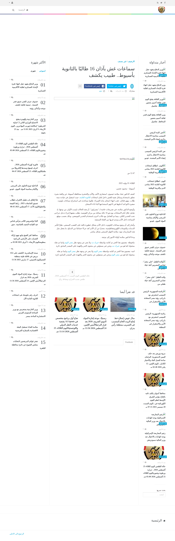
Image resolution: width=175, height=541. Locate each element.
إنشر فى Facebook (92, 86)
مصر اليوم (69, 243)
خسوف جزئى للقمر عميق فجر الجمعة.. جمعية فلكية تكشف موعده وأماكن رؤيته (154, 250)
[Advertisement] (87, 35)
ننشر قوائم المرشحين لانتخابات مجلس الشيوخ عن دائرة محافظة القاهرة (29, 344)
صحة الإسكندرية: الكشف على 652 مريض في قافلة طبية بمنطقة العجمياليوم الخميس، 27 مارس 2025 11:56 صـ (28, 257)
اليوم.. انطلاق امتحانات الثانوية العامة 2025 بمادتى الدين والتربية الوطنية (155, 184)
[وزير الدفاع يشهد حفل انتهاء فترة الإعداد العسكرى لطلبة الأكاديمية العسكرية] (154, 73)
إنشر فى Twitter (114, 86)
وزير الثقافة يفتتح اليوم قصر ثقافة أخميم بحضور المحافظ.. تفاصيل (154, 118)
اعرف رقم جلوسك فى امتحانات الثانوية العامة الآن (29, 296)
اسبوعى (42, 71)
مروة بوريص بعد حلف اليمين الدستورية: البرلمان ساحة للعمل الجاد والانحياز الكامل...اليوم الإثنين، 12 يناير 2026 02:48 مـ (154, 360)
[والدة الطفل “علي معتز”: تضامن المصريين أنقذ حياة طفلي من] (154, 265)
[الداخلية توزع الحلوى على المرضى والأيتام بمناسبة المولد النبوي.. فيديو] (154, 200)
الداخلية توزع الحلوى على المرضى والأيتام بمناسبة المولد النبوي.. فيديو (155, 217)
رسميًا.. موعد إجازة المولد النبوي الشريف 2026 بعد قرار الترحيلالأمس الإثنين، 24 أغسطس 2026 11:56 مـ (94, 323)
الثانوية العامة (85, 197)
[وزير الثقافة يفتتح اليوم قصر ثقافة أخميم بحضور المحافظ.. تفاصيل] (154, 103)
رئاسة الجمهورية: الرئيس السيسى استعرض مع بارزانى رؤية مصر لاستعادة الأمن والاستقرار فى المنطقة (154, 320)
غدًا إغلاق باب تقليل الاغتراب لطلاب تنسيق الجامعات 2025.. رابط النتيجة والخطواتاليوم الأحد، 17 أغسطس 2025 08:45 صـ (28, 204)
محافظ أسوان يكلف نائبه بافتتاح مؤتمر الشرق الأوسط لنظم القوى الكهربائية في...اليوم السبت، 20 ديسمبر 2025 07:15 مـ (154, 400)
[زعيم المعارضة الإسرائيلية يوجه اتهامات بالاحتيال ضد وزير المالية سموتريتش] (154, 419)
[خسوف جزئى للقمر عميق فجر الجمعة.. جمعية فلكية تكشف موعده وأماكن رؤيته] (154, 233)
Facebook (129, 342)
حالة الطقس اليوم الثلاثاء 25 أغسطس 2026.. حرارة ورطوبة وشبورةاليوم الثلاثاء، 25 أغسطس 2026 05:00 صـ (154, 471)
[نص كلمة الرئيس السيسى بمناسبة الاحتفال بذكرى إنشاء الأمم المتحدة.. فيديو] (154, 137)
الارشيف (131, 61)
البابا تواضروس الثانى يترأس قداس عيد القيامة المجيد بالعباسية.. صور (28, 222)
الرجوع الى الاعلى (17, 534)
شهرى (33, 71)
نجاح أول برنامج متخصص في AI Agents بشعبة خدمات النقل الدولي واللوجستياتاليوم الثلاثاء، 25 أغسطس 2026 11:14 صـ (66, 325)
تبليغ (100, 91)
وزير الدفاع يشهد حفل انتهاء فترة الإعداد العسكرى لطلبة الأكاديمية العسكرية (154, 88)
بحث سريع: (160, 490)
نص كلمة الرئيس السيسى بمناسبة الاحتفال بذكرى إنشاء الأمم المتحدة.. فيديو (155, 154)
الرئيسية (22, 10)
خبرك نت (95, 243)
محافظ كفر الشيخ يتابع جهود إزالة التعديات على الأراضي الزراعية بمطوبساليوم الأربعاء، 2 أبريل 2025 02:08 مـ (28, 238)
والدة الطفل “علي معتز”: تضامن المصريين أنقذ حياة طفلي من (155, 280)
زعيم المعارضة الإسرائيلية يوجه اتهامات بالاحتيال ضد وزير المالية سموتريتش (155, 436)
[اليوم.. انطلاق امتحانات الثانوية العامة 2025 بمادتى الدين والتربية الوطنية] (154, 169)
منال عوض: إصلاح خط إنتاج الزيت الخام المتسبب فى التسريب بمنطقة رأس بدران (123, 323)
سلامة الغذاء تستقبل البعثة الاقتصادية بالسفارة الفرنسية (30, 329)
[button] (11, 2)
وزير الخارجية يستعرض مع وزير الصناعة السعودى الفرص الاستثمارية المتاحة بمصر (29, 312)
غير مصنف (122, 61)
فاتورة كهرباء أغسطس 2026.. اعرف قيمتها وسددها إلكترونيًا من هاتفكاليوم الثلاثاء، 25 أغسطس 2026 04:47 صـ (28, 169)
